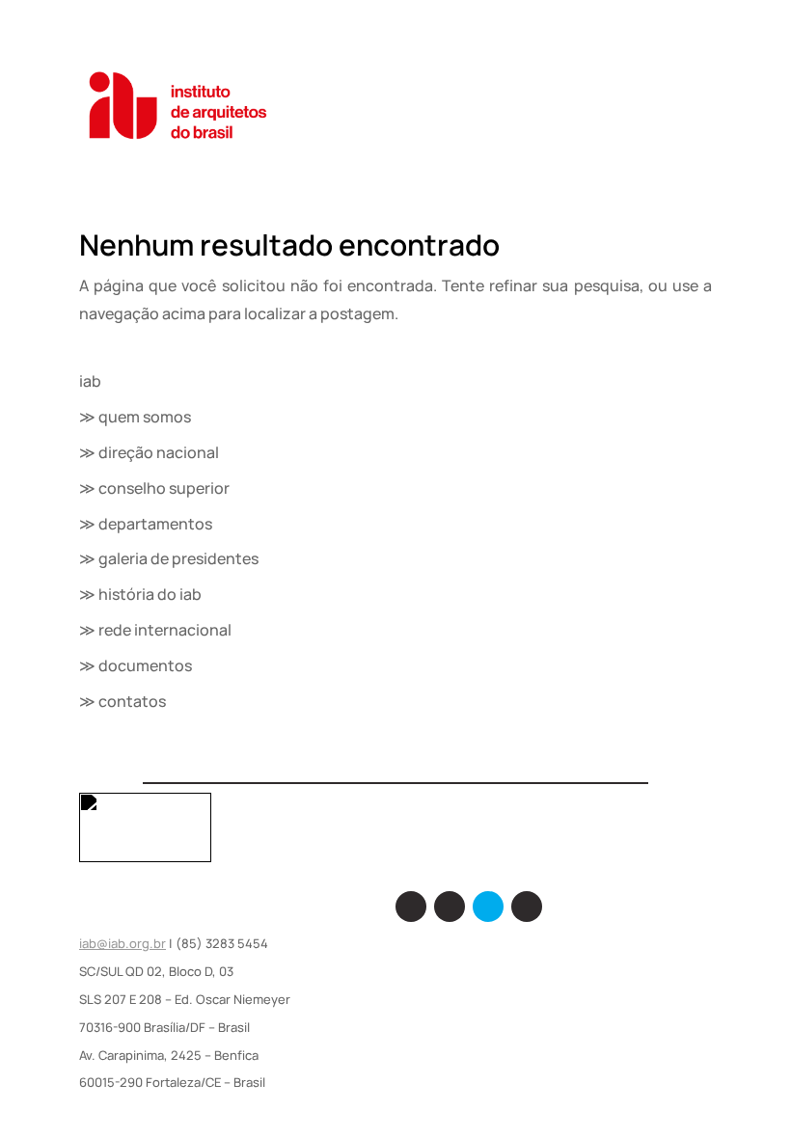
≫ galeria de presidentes (169, 558)
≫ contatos (122, 701)
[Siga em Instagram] (449, 906)
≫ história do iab (140, 594)
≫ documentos (135, 665)
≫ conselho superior (154, 488)
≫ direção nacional (149, 452)
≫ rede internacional (155, 629)
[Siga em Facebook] (411, 906)
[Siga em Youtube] (526, 906)
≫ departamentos (145, 523)
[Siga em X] (488, 906)
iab (90, 381)
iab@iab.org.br (122, 943)
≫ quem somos (135, 416)
